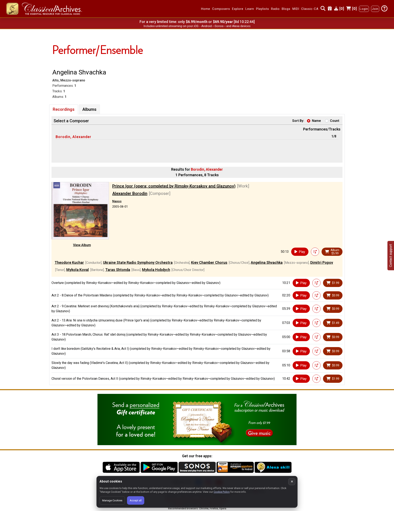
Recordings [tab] (63, 109)
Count (334, 121)
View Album (82, 245)
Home (205, 9)
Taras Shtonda (117, 270)
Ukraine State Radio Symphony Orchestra (138, 262)
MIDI (295, 9)
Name (316, 121)
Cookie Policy (222, 491)
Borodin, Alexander (73, 137)
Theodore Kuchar (69, 262)
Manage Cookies (112, 500)
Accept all (136, 500)
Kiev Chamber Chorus (209, 262)
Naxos (116, 201)
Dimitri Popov (321, 262)
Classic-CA (309, 9)
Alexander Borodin (129, 193)
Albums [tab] (89, 109)
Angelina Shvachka (267, 262)
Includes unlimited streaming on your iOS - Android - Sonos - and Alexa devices (197, 26)
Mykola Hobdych (156, 270)
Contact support (391, 255)
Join (375, 9)
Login (364, 9)
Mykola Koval (77, 270)
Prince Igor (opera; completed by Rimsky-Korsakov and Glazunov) (174, 186)
